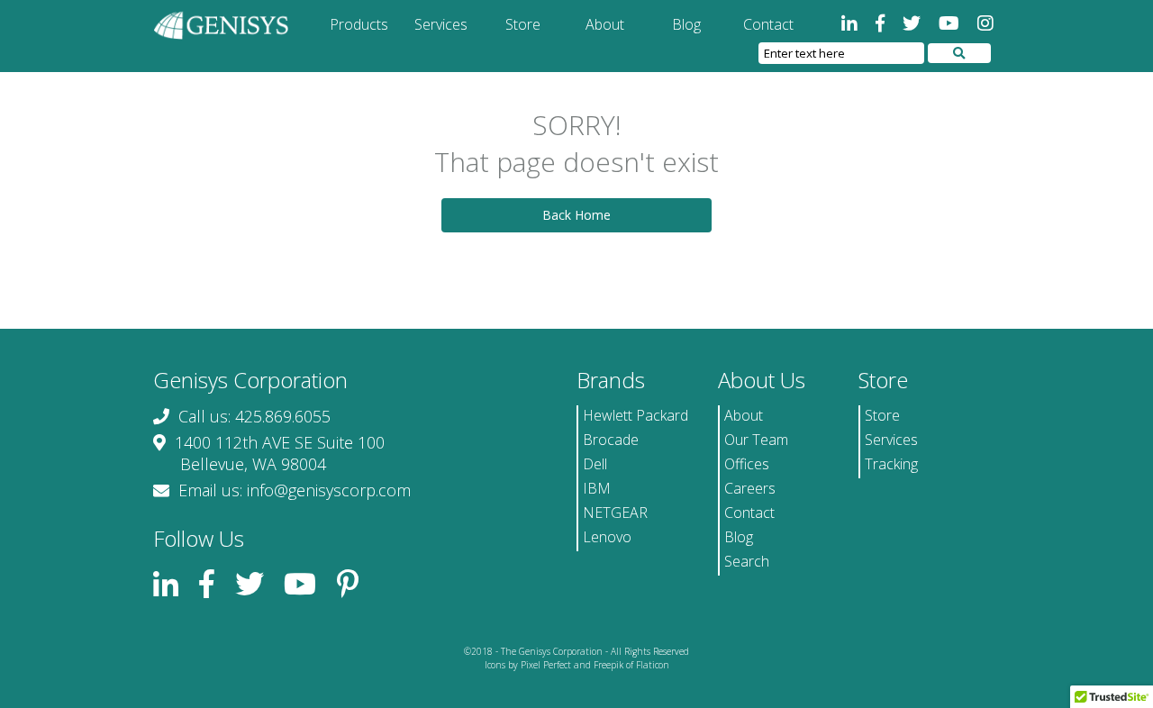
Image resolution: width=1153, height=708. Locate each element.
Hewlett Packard (635, 415)
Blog (686, 24)
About (605, 24)
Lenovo (607, 537)
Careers (750, 488)
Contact (768, 24)
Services (441, 24)
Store (522, 24)
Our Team (756, 439)
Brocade (611, 439)
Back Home (576, 214)
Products (359, 24)
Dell (595, 464)
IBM (597, 488)
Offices (746, 464)
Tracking (891, 464)
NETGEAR (615, 512)
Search (746, 561)
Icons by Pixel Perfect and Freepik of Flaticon (577, 664)
